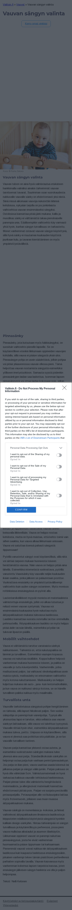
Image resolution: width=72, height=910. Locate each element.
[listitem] (36, 448)
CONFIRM (21, 509)
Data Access (36, 521)
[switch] (59, 455)
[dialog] (36, 455)
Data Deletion (17, 521)
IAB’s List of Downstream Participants (40, 437)
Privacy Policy (55, 521)
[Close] (65, 389)
